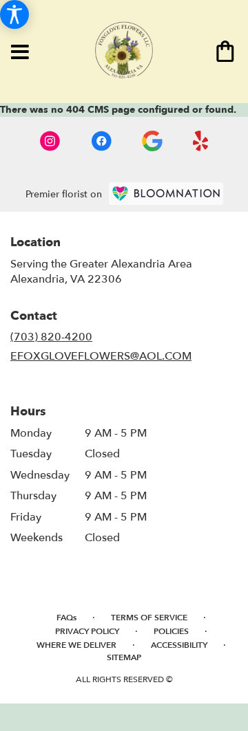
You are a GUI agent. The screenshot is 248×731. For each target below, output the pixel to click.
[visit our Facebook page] (101, 141)
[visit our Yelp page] (201, 141)
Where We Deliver (76, 645)
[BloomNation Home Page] (166, 193)
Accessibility (179, 645)
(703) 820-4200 (51, 337)
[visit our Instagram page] (50, 141)
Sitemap (124, 657)
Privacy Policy (87, 631)
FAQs (66, 617)
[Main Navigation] (20, 53)
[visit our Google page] (152, 141)
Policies (171, 631)
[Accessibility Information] (14, 14)
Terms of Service (149, 617)
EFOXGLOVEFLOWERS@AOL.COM (101, 356)
